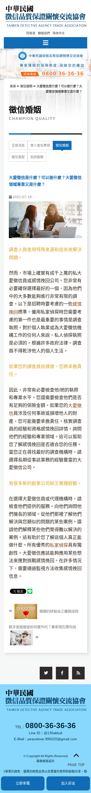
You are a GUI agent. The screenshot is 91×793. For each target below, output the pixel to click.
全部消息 (18, 145)
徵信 (72, 327)
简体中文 (59, 33)
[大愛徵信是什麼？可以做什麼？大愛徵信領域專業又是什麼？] (45, 219)
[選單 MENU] (45, 42)
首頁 (13, 86)
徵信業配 (18, 157)
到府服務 (36, 157)
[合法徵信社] (46, 15)
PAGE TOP (76, 765)
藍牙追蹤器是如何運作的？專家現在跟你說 (42, 627)
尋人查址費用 (40, 145)
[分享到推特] (46, 673)
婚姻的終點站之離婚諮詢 (58, 611)
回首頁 (30, 33)
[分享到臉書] (62, 673)
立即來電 (23, 783)
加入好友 (68, 783)
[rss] (78, 673)
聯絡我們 (44, 33)
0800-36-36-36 (50, 725)
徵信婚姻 (26, 86)
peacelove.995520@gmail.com (52, 739)
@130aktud (53, 733)
